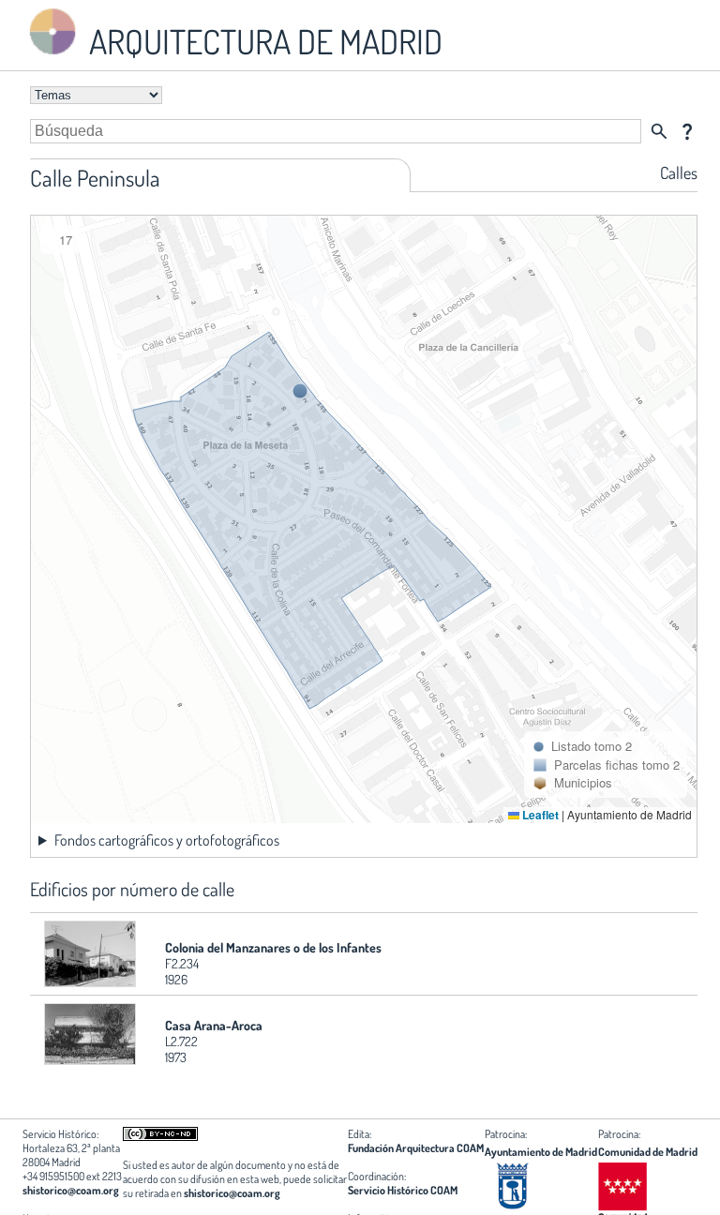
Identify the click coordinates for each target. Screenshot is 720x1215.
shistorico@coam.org (70, 1190)
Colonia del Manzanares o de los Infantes (273, 947)
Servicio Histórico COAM (403, 1190)
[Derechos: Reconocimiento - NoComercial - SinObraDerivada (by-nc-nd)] (160, 1137)
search (659, 131)
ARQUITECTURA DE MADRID (262, 41)
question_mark (687, 131)
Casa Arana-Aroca (213, 1025)
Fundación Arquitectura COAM (416, 1148)
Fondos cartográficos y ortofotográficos (166, 840)
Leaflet (539, 814)
